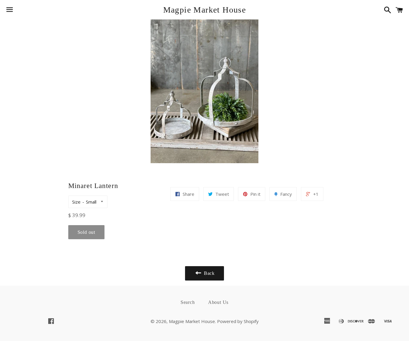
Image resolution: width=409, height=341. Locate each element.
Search (188, 302)
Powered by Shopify (238, 321)
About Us (218, 302)
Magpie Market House (204, 9)
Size (76, 202)
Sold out (86, 232)
